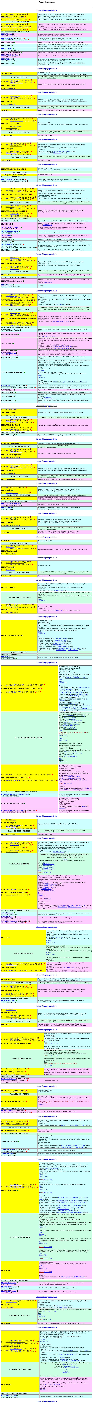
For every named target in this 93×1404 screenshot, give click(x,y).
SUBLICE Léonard (15, 188)
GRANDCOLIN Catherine (13, 457)
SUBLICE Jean (10, 190)
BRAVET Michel (14, 850)
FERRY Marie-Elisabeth (9, 55)
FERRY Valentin (7, 285)
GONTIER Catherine (76, 1200)
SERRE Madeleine (15, 607)
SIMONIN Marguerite (16, 82)
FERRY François (7, 38)
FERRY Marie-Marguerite (10, 503)
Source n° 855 (63, 682)
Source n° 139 (48, 1179)
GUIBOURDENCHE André (67, 699)
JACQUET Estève (7, 1153)
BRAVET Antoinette (12, 852)
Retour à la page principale (46, 10)
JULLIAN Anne (80, 1125)
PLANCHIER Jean (63, 1200)
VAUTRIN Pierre (15, 294)
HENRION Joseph (11, 820)
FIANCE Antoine (48, 867)
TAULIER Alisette (48, 887)
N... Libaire (10, 29)
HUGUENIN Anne (14, 129)
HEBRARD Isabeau (85, 1351)
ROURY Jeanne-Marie (12, 1017)
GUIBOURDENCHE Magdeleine (73, 696)
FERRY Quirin (14, 143)
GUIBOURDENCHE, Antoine (14, 685)
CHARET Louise (75, 648)
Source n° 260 (47, 872)
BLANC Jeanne (14, 200)
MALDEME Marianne (11, 128)
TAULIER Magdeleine (50, 884)
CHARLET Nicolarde (16, 191)
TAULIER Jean (14, 842)
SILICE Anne (57, 153)
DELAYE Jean (62, 907)
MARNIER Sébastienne (12, 612)
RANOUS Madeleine (8, 1079)
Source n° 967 (43, 1189)
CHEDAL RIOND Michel (17, 197)
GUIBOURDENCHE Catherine (69, 707)
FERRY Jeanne (6, 34)
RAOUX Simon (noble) (12, 1039)
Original (40, 375)
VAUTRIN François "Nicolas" (61, 321)
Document (41, 370)
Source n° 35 (41, 377)
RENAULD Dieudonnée (16, 121)
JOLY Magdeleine (60, 304)
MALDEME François (16, 126)
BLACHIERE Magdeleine (72, 724)
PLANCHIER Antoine (12, 1186)
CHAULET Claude (67, 1202)
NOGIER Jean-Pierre (60, 640)
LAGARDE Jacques (15, 691)
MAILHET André (14, 963)
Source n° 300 (42, 633)
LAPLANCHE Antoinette (17, 1343)
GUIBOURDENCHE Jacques (17, 684)
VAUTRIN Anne (48, 398)
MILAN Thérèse (10, 570)
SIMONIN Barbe (10, 88)
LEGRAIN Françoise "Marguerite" (77, 382)
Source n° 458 (42, 600)
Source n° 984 (43, 1243)
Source (65, 859)
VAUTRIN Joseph (58, 345)
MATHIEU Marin (14, 604)
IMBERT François (15, 993)
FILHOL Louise (7, 1110)
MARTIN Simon (69, 755)
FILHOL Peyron (10, 1069)
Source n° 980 (43, 1255)
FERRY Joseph (10, 144)
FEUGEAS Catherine (60, 641)
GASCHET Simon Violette (73, 753)
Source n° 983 (50, 942)
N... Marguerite (11, 19)
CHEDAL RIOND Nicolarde (14, 198)
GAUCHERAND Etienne (70, 1351)
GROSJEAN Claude (15, 825)
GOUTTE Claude (78, 1147)
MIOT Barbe (13, 305)
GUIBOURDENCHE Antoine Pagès (70, 692)
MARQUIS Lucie (14, 325)
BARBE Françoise (48, 869)
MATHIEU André (58, 590)
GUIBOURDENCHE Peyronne (71, 778)
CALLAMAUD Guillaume (65, 905)
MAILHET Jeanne (57, 937)
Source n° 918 (68, 783)
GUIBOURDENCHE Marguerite (68, 704)
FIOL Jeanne (77, 1205)
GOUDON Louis (60, 1207)
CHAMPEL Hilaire (61, 646)
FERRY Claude (6, 59)
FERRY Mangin (10, 14)
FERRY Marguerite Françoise (62, 151)
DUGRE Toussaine (11, 153)
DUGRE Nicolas (14, 151)
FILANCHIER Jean (8, 1000)
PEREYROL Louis (49, 890)
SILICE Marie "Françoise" (11, 227)
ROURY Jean (13, 985)
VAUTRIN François (11, 296)
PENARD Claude (14, 845)
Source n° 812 (63, 740)
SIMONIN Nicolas (15, 322)
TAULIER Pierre (46, 889)
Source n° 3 (41, 1104)
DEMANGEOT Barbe (15, 297)
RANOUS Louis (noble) (17, 1038)
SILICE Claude (6, 244)
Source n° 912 (50, 954)
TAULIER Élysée (48, 885)
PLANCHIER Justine (80, 1202)
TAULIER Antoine (11, 843)
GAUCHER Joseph (15, 303)
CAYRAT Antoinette (16, 1351)
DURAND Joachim (61, 638)
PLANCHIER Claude (11, 1302)
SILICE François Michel (10, 231)
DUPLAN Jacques (83, 687)
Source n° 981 (43, 1268)
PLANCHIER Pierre (16, 1185)
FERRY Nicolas (6, 48)
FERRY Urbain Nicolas (15, 563)
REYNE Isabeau (10, 1074)
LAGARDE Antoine (70, 722)
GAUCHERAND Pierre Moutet (68, 1368)
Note (60, 679)
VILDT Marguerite (16, 828)
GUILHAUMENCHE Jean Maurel (77, 678)
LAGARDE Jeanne (11, 692)
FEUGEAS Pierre (63, 648)
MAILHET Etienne (11, 965)
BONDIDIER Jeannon (16, 146)
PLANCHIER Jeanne (73, 1207)
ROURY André (10, 986)
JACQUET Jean (10, 1121)
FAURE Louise (14, 987)
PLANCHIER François (51, 1168)
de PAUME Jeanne (15, 996)
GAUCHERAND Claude (52, 1384)
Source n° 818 (43, 1227)
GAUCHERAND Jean (15, 1340)
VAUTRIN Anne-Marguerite (63, 346)
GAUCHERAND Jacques (68, 1364)
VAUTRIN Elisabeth (8, 353)
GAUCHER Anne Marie (12, 304)
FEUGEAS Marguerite (65, 689)
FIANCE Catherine (58, 852)
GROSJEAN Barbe (11, 827)
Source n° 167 (43, 1176)
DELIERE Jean (87, 705)
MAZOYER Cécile (11, 970)
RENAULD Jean (10, 24)
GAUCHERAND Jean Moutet (68, 1197)
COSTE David (59, 643)
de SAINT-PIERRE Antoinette (19, 1040)
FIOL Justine (60, 1357)
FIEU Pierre (67, 971)
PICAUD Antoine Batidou (73, 721)
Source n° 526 (63, 735)
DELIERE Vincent (69, 719)
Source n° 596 (42, 895)
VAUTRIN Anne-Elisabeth (61, 348)
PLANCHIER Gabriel (16, 1349)
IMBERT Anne (10, 994)
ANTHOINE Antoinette (17, 1187)
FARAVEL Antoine (65, 1147)
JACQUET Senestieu (67, 1125)
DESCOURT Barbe (11, 554)
